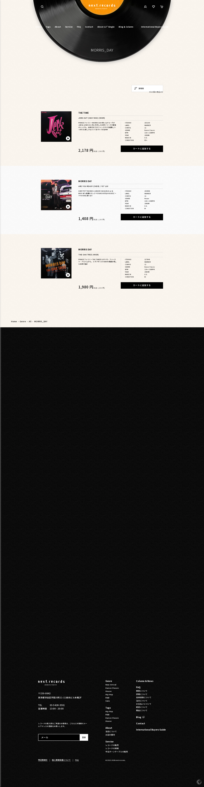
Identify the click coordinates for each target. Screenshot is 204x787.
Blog (138, 717)
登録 (84, 737)
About (108, 728)
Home (14, 321)
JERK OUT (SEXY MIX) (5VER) (91, 118)
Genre (23, 321)
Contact (140, 723)
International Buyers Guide (151, 730)
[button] (42, 6)
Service (109, 741)
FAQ (138, 687)
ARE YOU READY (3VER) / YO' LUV (93, 186)
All (30, 321)
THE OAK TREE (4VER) (88, 255)
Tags (108, 708)
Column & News (144, 681)
